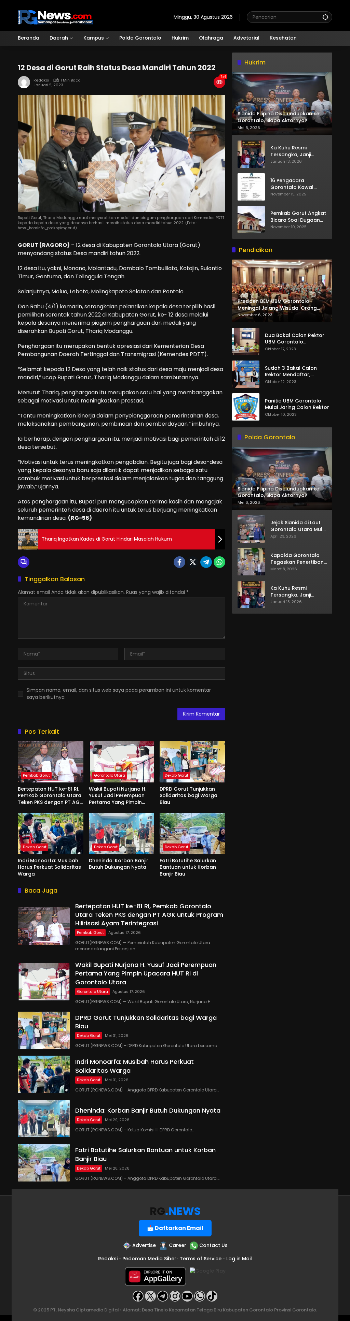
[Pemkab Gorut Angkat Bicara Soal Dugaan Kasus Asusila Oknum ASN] (251, 219)
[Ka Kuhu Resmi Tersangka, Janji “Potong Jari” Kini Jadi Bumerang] (251, 154)
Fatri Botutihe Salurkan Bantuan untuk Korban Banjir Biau (188, 867)
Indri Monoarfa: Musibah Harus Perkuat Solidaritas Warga (49, 867)
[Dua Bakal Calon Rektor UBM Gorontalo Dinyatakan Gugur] (245, 341)
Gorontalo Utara (109, 775)
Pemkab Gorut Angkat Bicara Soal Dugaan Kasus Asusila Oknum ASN (298, 216)
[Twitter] (193, 562)
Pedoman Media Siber (149, 1258)
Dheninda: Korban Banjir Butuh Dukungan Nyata (118, 864)
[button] (325, 17)
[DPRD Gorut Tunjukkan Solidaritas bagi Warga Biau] (192, 761)
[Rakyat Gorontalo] (55, 16)
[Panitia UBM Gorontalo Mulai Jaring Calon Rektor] (245, 407)
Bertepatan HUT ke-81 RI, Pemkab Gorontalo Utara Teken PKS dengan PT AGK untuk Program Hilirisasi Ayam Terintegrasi (50, 796)
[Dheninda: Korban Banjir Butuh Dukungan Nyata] (121, 833)
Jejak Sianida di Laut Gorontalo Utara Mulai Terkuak (298, 526)
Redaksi (41, 80)
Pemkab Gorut (36, 775)
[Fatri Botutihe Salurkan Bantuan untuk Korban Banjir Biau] (192, 833)
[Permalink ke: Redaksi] (25, 82)
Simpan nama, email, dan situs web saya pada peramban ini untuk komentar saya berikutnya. (119, 694)
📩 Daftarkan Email (175, 1228)
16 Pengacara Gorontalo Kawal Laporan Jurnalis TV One (295, 184)
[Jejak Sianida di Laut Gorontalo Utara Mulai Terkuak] (251, 529)
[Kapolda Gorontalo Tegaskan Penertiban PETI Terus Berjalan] (251, 561)
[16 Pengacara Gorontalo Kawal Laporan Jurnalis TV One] (251, 187)
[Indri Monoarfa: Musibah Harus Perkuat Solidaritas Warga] (50, 833)
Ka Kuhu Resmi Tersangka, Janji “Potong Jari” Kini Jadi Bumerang (297, 151)
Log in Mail (239, 1258)
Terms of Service (200, 1258)
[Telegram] (206, 562)
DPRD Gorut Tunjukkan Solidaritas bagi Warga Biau (188, 796)
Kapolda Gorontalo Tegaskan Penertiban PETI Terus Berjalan (297, 559)
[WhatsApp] (219, 562)
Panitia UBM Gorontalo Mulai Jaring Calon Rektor (297, 404)
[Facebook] (179, 562)
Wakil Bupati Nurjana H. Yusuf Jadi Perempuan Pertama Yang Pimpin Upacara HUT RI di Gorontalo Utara (117, 796)
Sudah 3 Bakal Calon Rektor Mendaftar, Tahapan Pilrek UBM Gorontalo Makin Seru (292, 371)
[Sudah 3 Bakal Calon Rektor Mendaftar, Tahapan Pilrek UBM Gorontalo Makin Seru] (245, 374)
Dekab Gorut (176, 775)
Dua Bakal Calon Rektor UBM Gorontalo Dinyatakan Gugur (294, 339)
